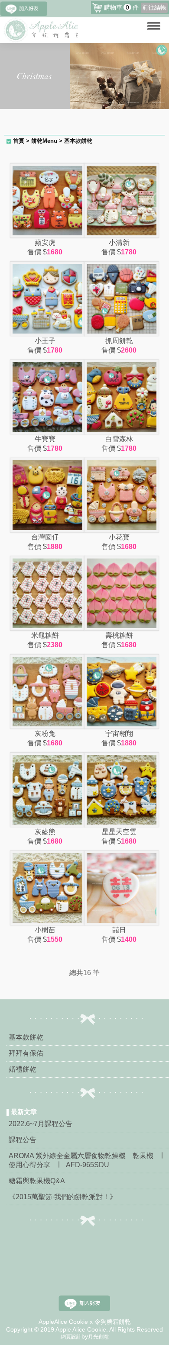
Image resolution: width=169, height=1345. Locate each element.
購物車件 (135, 7)
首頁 (18, 141)
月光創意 (98, 1337)
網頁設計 (71, 1337)
